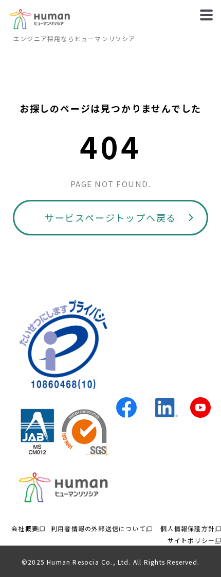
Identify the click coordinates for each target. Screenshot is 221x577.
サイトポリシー (191, 540)
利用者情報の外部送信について (98, 528)
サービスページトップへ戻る (110, 217)
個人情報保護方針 (187, 528)
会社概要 (25, 528)
